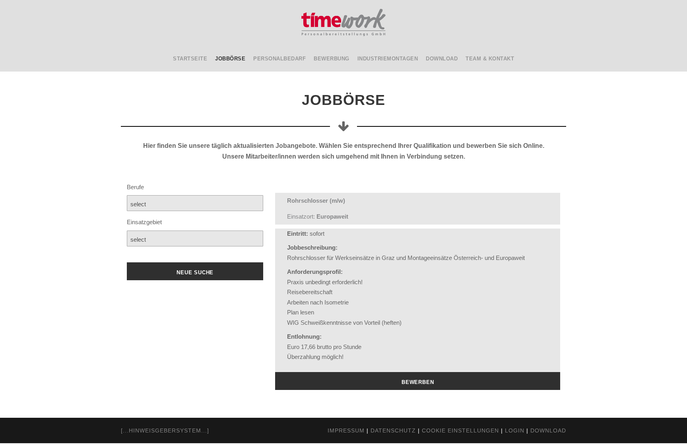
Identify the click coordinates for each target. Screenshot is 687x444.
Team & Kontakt (490, 59)
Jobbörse (230, 59)
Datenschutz (393, 430)
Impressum (346, 430)
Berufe (135, 187)
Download (442, 59)
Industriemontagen (387, 59)
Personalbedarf (279, 59)
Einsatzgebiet (144, 222)
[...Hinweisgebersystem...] (165, 430)
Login (514, 430)
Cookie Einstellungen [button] (460, 430)
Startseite (190, 59)
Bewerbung (331, 59)
